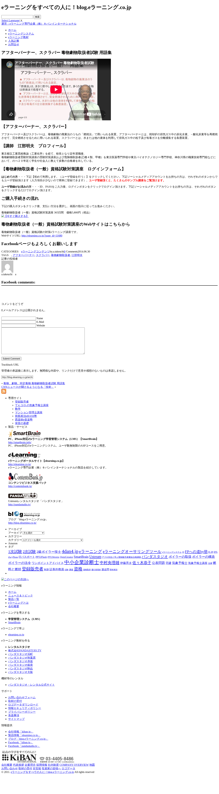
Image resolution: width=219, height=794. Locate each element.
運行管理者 (96, 570)
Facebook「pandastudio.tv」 (24, 746)
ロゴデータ (68, 768)
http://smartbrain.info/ (19, 442)
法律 (210, 563)
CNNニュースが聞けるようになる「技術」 (27, 386)
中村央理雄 (109, 562)
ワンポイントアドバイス (48, 563)
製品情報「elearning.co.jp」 (24, 735)
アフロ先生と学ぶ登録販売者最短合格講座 (121, 557)
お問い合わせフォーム (22, 697)
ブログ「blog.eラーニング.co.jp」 (28, 738)
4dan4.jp (70, 551)
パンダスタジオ (155, 557)
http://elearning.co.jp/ (19, 464)
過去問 (105, 569)
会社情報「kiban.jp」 (20, 731)
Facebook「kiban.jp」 (20, 742)
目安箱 (37, 768)
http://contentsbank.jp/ (20, 486)
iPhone (15, 557)
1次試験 (15, 551)
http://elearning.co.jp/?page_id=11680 (42, 235)
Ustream (95, 557)
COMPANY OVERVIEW (74, 764)
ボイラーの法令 (19, 563)
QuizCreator (66, 557)
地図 (92, 764)
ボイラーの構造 (203, 556)
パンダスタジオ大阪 (20, 672)
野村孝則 (113, 570)
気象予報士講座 (197, 563)
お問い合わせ (9, 768)
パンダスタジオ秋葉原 (22, 657)
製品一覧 (13, 599)
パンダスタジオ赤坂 (20, 661)
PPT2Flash (41, 557)
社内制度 (53, 764)
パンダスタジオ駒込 (20, 668)
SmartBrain (81, 556)
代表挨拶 (18, 764)
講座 (71, 569)
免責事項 (13, 715)
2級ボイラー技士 (49, 552)
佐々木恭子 (141, 563)
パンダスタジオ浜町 (20, 654)
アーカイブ (15, 532)
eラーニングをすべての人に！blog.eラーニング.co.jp (42, 772)
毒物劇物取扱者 (60, 255)
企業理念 (30, 764)
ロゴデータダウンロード (23, 704)
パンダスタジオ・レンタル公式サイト (31, 684)
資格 (78, 568)
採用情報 (41, 764)
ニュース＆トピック (20, 595)
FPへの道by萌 (196, 552)
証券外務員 (56, 569)
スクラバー (43, 255)
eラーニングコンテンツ (35, 251)
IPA (215, 552)
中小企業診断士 (81, 562)
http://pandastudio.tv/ (19, 504)
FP (183, 552)
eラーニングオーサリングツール (132, 551)
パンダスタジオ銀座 (20, 664)
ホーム (12, 591)
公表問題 (158, 563)
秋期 (46, 569)
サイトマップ (16, 718)
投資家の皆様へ (51, 768)
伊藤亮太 (126, 563)
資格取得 (87, 570)
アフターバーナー (24, 255)
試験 (66, 570)
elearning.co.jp (16, 634)
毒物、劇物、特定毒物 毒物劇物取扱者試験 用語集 (34, 383)
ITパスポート (27, 556)
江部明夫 (77, 255)
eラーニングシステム (172, 552)
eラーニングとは (18, 602)
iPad (10, 557)
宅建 (168, 563)
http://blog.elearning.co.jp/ (22, 522)
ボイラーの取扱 (180, 556)
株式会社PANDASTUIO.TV (24, 650)
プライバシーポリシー (22, 711)
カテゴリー (15, 539)
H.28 (210, 552)
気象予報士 (180, 563)
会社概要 (13, 606)
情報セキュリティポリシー (24, 708)
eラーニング (90, 551)
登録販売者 (32, 569)
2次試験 (29, 551)
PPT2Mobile (53, 557)
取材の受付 (15, 701)
